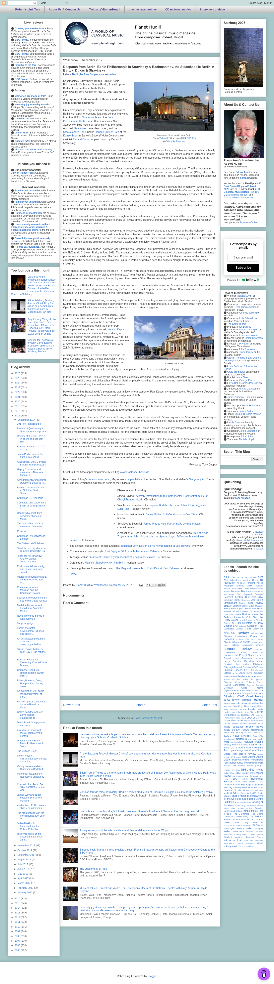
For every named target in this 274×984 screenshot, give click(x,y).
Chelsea (228, 636)
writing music (231, 846)
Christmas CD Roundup (30, 498)
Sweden (259, 808)
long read (241, 718)
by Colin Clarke (250, 617)
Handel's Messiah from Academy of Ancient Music (29, 516)
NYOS (245, 745)
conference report (235, 652)
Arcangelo (228, 585)
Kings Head (243, 706)
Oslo (244, 757)
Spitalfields (230, 802)
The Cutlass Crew (27, 751)
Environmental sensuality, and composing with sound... (31, 569)
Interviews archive (212, 9)
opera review (247, 753)
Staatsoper (79, 128)
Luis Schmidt (246, 318)
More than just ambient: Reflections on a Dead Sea (30, 776)
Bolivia (242, 603)
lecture (243, 709)
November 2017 (26, 845)
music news (254, 726)
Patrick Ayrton (246, 411)
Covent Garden (247, 655)
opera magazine (239, 750)
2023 (18, 387)
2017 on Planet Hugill (29, 423)
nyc (234, 744)
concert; (259, 649)
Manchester (237, 720)
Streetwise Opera (254, 805)
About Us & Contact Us (64, 9)
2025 (18, 378)
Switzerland (229, 811)
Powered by (233, 279)
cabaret (242, 626)
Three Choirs (231, 822)
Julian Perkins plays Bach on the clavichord (31, 455)
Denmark (258, 658)
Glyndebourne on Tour (251, 690)
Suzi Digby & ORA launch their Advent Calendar (132, 551)
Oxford (251, 756)
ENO (246, 670)
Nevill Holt (229, 732)
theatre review (255, 819)
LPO (249, 717)
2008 (18, 936)
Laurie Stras (234, 422)
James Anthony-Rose (239, 397)
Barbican (246, 591)
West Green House (252, 834)
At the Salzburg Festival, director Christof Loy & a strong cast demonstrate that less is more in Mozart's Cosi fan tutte (40, 306)
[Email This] (148, 585)
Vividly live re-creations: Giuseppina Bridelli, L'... (31, 768)
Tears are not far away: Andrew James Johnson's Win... (29, 559)
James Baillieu (243, 326)
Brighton (237, 606)
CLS (242, 642)
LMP (253, 715)
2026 (18, 373)
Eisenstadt (248, 667)
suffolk (249, 808)
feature (234, 676)
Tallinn (239, 811)
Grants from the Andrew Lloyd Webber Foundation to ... (30, 715)
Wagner (259, 828)
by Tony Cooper (89, 74)
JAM (235, 706)
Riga (226, 779)
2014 (18, 907)
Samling (237, 787)
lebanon (234, 709)
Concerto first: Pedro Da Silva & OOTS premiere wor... (31, 787)
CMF (247, 642)
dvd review (242, 664)
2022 (18, 392)
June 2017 (23, 869)
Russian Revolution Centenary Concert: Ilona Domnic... (32, 662)
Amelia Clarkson (247, 388)
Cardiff (248, 628)
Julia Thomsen (247, 349)
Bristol (245, 606)
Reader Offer (248, 773)
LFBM (260, 712)
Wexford (228, 837)
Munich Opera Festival (235, 724)
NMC (261, 736)
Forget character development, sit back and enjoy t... (30, 631)
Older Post (209, 705)
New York (253, 733)
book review (255, 603)
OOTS (234, 747)
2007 (18, 940)
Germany (228, 688)
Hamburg (246, 700)
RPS (245, 781)
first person (257, 679)
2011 (18, 921)
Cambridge (229, 628)
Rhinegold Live (256, 776)
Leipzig (233, 712)
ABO (226, 580)
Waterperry (238, 831)
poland (250, 766)
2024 (18, 382)
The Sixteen (256, 816)
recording (236, 776)
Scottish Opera (241, 790)
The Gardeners (241, 814)
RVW (260, 781)
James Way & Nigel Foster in (172, 523)
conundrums (257, 652)
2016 (18, 898)
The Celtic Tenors (236, 324)
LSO (255, 717)
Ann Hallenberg (252, 405)
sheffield (228, 793)
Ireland (251, 703)
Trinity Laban (250, 822)
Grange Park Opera (252, 693)
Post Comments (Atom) (148, 718)
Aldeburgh (229, 582)
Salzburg (228, 787)
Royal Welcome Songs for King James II (31, 617)
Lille (239, 715)
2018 (18, 411)
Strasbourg (240, 805)
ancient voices (255, 583)
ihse (233, 703)
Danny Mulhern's (171, 514)
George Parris (247, 380)
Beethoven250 (248, 600)
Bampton (235, 591)
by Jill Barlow (245, 620)
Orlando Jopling (248, 312)
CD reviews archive (178, 9)
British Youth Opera (234, 608)
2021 (18, 397)
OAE (251, 744)
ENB (261, 667)
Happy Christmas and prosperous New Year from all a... (30, 472)
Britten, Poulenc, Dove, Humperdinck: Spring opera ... (30, 683)
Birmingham (230, 603)
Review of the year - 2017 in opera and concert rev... (31, 439)
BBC (247, 597)
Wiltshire (259, 840)
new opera (241, 733)
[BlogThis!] (152, 585)
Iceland (227, 703)
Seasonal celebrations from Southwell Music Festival (32, 599)
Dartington (247, 658)
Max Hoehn (242, 343)
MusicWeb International (250, 540)
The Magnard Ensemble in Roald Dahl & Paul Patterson (148, 568)
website (259, 831)
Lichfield (232, 715)
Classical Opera (231, 642)
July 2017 (23, 864)
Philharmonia (250, 763)
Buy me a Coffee (248, 222)
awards (227, 588)
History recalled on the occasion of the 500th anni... (30, 836)
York (240, 846)
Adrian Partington (248, 329)
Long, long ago (25, 623)
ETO (234, 672)
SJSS (236, 793)
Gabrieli (227, 685)
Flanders (228, 682)
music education (234, 726)
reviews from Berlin (99, 479)
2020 (18, 401)
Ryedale (228, 784)
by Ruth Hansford (242, 623)
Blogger (152, 976)
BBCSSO (228, 600)
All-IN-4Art (241, 583)
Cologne (235, 645)
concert (259, 645)
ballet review (250, 588)
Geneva (250, 685)
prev (238, 770)
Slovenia (245, 793)
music (260, 724)
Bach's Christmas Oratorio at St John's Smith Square (31, 490)
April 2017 (23, 878)
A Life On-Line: (249, 577)
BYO (235, 626)
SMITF (253, 793)
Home (73, 573)
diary (227, 661)
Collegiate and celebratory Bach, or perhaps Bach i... (31, 505)
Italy (225, 706)
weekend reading (232, 834)
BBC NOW (257, 597)
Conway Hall (231, 655)
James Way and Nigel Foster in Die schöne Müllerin (30, 797)
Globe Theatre (252, 688)
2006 (18, 945)
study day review (234, 808)
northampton (236, 742)
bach (234, 588)
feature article (247, 676)
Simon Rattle (89, 117)
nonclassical (229, 739)
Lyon (260, 718)
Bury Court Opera (232, 614)
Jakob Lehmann (248, 430)
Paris (226, 763)
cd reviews (257, 633)
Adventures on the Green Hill (246, 580)
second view (256, 790)
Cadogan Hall (255, 625)
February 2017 (25, 888)
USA (253, 825)
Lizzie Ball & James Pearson (242, 383)
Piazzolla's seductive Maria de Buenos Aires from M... (32, 579)
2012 (18, 917)
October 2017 (25, 850)
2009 (18, 931)
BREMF (228, 605)
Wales (227, 831)
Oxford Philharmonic (252, 759)
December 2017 (26, 419)
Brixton (235, 611)
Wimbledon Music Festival (239, 843)
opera (241, 747)
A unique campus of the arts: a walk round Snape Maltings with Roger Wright (124, 830)
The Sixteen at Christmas (30, 543)
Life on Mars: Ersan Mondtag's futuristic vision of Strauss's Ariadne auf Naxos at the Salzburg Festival (139, 811)
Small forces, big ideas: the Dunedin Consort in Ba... (32, 549)
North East (250, 739)
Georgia (259, 685)
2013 (18, 912)
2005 (18, 950)
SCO (260, 787)
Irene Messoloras (248, 335)
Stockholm (229, 805)
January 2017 (25, 892)
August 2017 (24, 859)
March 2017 (24, 883)
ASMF (250, 585)
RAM (231, 773)
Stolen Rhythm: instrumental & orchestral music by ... (32, 758)
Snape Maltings (240, 795)
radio (226, 773)
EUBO (242, 673)
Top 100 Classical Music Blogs (241, 193)
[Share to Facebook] (160, 585)
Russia (252, 782)
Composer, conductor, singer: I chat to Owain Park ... (30, 673)
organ (238, 757)
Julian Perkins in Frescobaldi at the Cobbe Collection (28, 826)
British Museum (256, 606)
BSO (251, 611)
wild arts (249, 840)
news (236, 735)
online (226, 747)
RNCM (244, 779)
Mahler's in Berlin (105, 562)
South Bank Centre (252, 798)
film (232, 679)
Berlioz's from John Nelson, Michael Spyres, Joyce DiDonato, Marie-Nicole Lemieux (139, 536)
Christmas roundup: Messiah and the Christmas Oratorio (29, 590)
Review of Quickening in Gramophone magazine (31, 430)
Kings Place (256, 706)
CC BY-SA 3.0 (188, 138)
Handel (258, 699)
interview (241, 703)
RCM (238, 773)
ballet (240, 588)
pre (233, 770)
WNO (260, 843)
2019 (18, 406)
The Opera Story (239, 817)
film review (242, 679)
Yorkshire (248, 846)
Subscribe (243, 267)
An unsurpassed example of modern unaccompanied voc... (31, 641)
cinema (239, 639)
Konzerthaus (71, 135)
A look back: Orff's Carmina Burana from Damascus (31, 463)
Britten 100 (250, 608)
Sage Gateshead (254, 784)
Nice (255, 736)
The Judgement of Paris (94, 868)
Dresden (237, 661)
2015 (18, 903)
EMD (255, 667)
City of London (254, 639)
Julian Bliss (247, 436)
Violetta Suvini (244, 295)
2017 (18, 415)
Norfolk (240, 739)
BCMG (237, 600)
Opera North (256, 750)
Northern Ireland (253, 741)
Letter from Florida (247, 712)
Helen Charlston (254, 338)
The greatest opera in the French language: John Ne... (31, 816)
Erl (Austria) (257, 670)
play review (238, 765)
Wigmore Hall (233, 840)
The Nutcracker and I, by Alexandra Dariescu (30, 525)
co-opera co (257, 642)
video (249, 828)
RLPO (234, 779)
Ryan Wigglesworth (245, 307)
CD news (22, 531)
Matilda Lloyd (246, 439)
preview (247, 769)
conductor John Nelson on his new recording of (155, 545)
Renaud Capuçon (83, 139)
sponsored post (244, 802)
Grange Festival (232, 693)
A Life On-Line (232, 577)
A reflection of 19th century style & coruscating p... (31, 807)
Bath (239, 594)
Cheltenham (241, 636)
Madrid (227, 721)
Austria (259, 585)
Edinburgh (258, 664)
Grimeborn (229, 696)
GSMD (241, 696)
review (245, 776)
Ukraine (246, 825)
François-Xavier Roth (106, 131)
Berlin (75, 74)
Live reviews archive (143, 9)
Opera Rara (230, 753)
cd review (240, 632)
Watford (250, 831)
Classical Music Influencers (238, 197)
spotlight (257, 802)
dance (237, 658)
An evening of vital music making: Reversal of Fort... (30, 694)
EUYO (249, 673)
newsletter (246, 736)
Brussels (243, 611)
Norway (227, 744)
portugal (259, 766)
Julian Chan (242, 377)
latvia (226, 709)
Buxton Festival (250, 614)
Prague (227, 770)
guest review (231, 699)
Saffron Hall (239, 784)
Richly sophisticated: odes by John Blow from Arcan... (31, 704)
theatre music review (235, 819)
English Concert (233, 670)
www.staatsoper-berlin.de (134, 472)
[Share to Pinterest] (163, 585)
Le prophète (133, 479)
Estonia (227, 673)
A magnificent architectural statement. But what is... (31, 481)
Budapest (258, 611)
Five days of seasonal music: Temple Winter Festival (30, 733)
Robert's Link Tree (27, 9)
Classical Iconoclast (257, 533)
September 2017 (26, 855)
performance (236, 762)
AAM (260, 577)
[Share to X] (156, 585)
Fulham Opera (255, 682)
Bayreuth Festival (234, 597)
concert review (107, 74)
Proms (259, 769)
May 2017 (23, 873)
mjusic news (250, 721)
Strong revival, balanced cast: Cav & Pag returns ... (31, 652)
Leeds (251, 709)
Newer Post (71, 705)
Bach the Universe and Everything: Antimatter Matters (30, 608)
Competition (247, 645)
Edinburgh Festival (233, 667)
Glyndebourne (231, 690)
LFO (226, 715)
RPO (237, 782)
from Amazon (242, 498)
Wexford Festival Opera (249, 837)
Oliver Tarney (246, 352)
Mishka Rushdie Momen (248, 414)
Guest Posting (254, 696)
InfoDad (258, 548)
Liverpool (245, 715)
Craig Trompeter (236, 371)
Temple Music (250, 811)
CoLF (226, 645)
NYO (239, 744)
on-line (259, 744)
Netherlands (257, 730)
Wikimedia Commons (175, 141)
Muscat (252, 724)
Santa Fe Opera (250, 787)
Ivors (230, 706)
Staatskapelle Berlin (74, 131)
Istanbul (259, 703)
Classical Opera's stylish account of (122, 557)
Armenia (240, 585)
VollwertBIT (164, 138)
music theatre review (236, 729)
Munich (259, 721)
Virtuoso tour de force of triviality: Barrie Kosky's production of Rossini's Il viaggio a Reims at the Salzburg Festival (146, 791)
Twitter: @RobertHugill (104, 9)
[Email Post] (141, 584)
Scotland (228, 790)
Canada (239, 628)
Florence (239, 682)
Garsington (239, 685)
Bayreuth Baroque (253, 594)
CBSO (256, 628)
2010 (18, 926)
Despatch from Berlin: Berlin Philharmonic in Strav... (30, 743)
